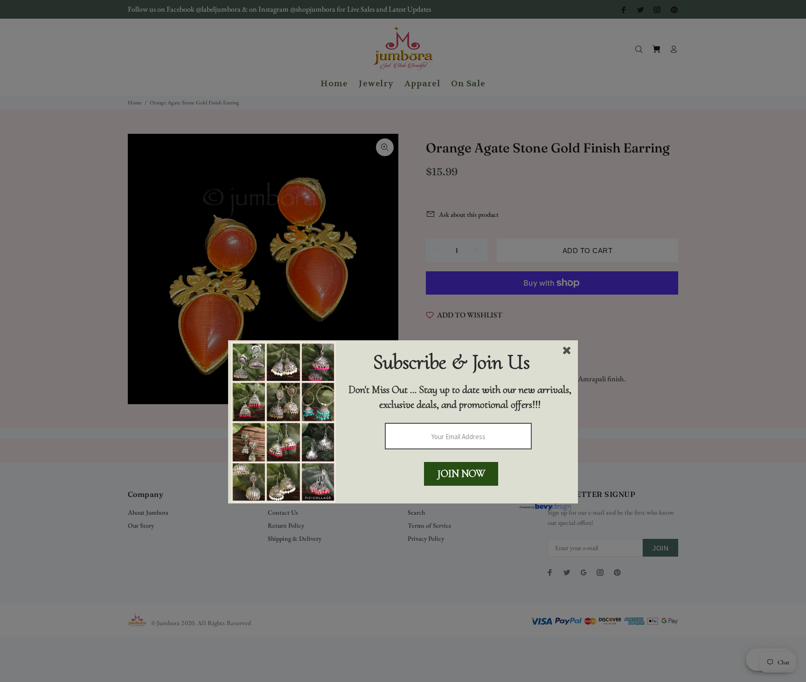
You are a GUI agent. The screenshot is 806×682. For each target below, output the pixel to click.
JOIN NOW (461, 474)
